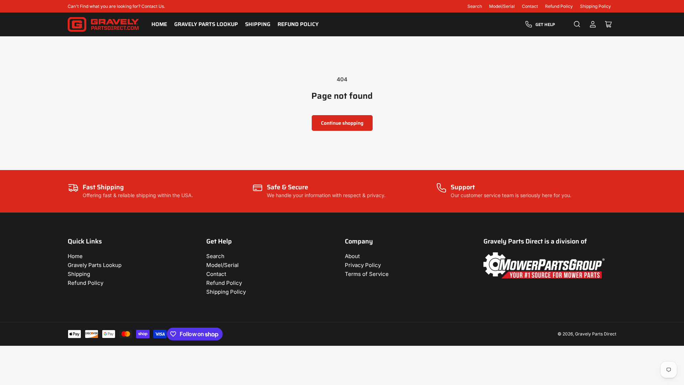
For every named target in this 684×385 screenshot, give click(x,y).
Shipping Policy (595, 6)
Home (159, 24)
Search (474, 6)
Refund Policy (559, 6)
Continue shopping (342, 123)
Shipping (257, 24)
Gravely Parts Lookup (206, 24)
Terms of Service (367, 274)
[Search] (577, 24)
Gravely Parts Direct (595, 334)
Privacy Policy (363, 265)
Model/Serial (502, 6)
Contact (530, 6)
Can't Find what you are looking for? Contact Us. (116, 6)
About (352, 256)
